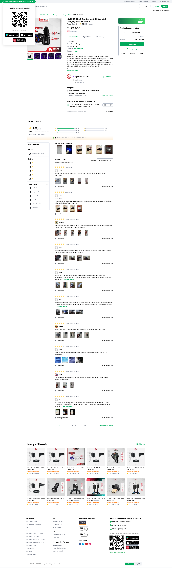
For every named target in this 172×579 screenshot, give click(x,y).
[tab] (74, 37)
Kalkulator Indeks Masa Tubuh (35, 542)
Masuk (157, 6)
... (81, 425)
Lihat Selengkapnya (72, 70)
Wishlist (132, 53)
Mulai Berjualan (143, 1)
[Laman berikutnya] (89, 425)
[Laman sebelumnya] (56, 425)
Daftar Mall (55, 537)
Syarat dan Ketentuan (59, 548)
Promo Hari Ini (30, 548)
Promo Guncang (31, 554)
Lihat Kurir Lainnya (108, 95)
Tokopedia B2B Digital (33, 536)
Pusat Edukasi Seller (58, 535)
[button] (162, 10)
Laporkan (110, 111)
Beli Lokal (29, 551)
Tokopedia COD (57, 524)
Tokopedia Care (164, 1)
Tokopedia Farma (31, 545)
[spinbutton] (125, 33)
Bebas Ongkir (56, 527)
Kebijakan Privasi (57, 551)
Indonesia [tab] (130, 564)
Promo (154, 1)
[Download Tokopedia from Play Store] (132, 538)
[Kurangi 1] (121, 32)
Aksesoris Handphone (53, 15)
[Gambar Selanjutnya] (60, 56)
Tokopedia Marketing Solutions (35, 539)
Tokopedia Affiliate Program (34, 533)
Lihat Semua (140, 444)
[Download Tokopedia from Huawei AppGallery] (132, 547)
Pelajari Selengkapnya (116, 552)
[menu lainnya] (112, 167)
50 (85, 425)
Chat (124, 53)
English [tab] (138, 564)
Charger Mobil (67, 15)
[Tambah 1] (128, 32)
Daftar (165, 6)
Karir (27, 527)
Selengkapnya (69, 279)
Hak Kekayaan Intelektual (33, 524)
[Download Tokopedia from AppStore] (132, 543)
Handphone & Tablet (39, 15)
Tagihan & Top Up (57, 521)
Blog (27, 530)
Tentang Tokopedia (129, 1)
